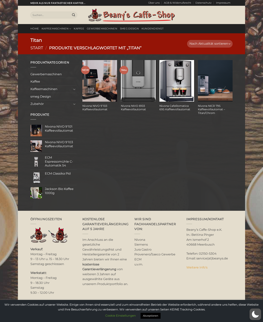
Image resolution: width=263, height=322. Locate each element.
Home (34, 28)
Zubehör (37, 104)
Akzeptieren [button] (150, 315)
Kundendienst (152, 28)
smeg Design (129, 28)
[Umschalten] (74, 89)
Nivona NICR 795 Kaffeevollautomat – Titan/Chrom (211, 109)
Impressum (223, 2)
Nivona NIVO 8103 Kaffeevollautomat (133, 107)
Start (36, 47)
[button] (255, 314)
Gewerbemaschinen (102, 28)
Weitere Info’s (197, 267)
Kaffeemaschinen (55, 28)
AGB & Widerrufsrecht (177, 2)
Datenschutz (203, 2)
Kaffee (79, 28)
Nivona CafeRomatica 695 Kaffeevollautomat (174, 107)
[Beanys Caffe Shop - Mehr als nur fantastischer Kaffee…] (131, 15)
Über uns (154, 2)
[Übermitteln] (73, 15)
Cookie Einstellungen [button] (120, 315)
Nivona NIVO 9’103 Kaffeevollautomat (94, 107)
